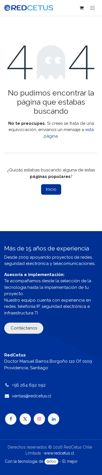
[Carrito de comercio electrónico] (81, 8)
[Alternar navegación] (92, 7)
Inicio (51, 189)
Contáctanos (24, 328)
